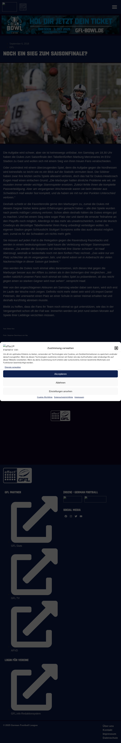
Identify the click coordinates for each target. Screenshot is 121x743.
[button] (116, 348)
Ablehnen (60, 382)
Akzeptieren (60, 373)
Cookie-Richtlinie (44, 397)
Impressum (79, 397)
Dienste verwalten (13, 367)
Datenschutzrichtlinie (63, 397)
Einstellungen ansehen (60, 391)
